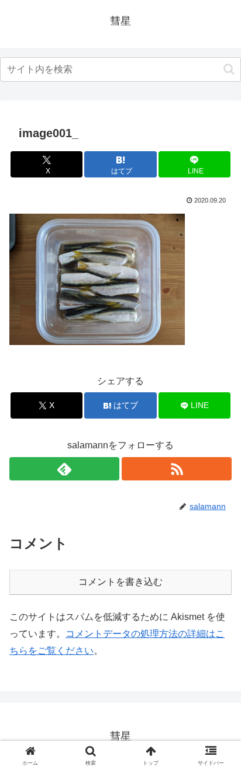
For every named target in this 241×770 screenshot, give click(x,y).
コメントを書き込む (120, 582)
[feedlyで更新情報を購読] (64, 468)
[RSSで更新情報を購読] (177, 468)
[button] (229, 69)
